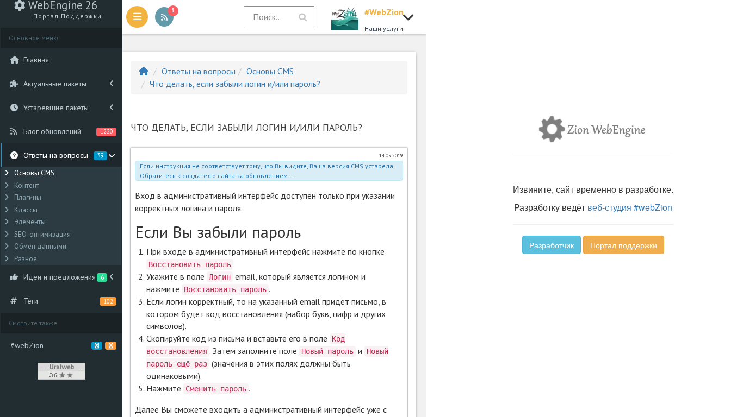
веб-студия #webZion (629, 207)
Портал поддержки (623, 244)
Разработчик (551, 244)
